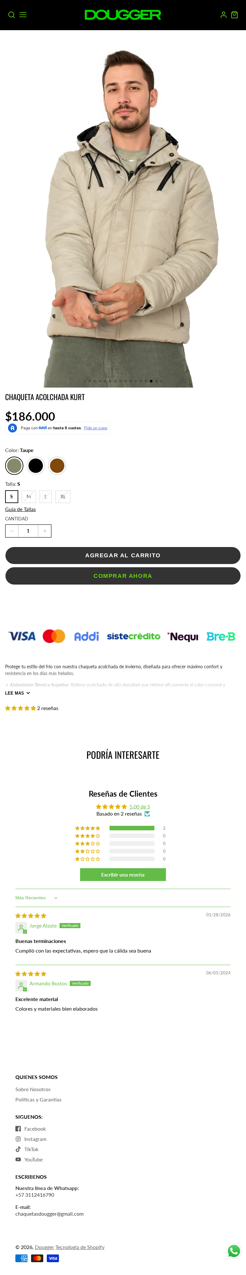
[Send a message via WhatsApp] (234, 1251)
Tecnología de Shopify (79, 1247)
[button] (84, 381)
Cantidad (16, 518)
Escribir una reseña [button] (122, 874)
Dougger (44, 1247)
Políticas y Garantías (38, 1099)
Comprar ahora (123, 575)
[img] (30, 915)
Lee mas (14, 693)
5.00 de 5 (139, 806)
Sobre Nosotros (33, 1089)
